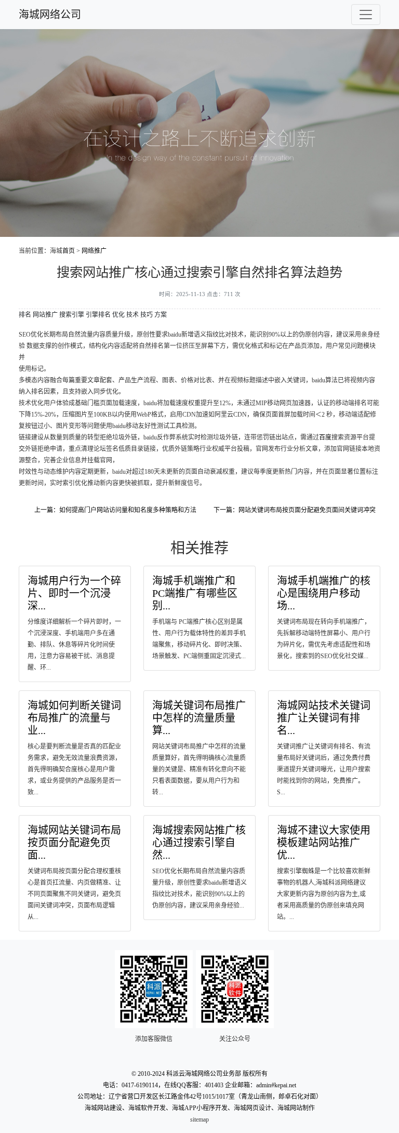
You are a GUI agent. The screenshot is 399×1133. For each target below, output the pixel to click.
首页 (68, 251)
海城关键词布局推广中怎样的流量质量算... (199, 718)
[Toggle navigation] (365, 14)
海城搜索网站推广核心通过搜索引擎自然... (199, 842)
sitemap (199, 1119)
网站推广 (45, 314)
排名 (25, 314)
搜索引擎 (71, 314)
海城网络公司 (50, 14)
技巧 (146, 314)
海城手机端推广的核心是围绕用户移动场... (323, 593)
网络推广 (94, 251)
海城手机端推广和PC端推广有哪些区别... (194, 593)
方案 (160, 314)
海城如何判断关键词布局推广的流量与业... (74, 718)
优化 (118, 314)
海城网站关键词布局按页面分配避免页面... (74, 842)
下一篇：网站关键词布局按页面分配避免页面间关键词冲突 (295, 510)
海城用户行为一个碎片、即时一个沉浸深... (74, 593)
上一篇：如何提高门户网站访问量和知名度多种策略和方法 (115, 510)
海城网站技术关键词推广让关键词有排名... (323, 718)
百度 (325, 437)
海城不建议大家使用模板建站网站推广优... (323, 842)
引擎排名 (98, 314)
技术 (132, 314)
